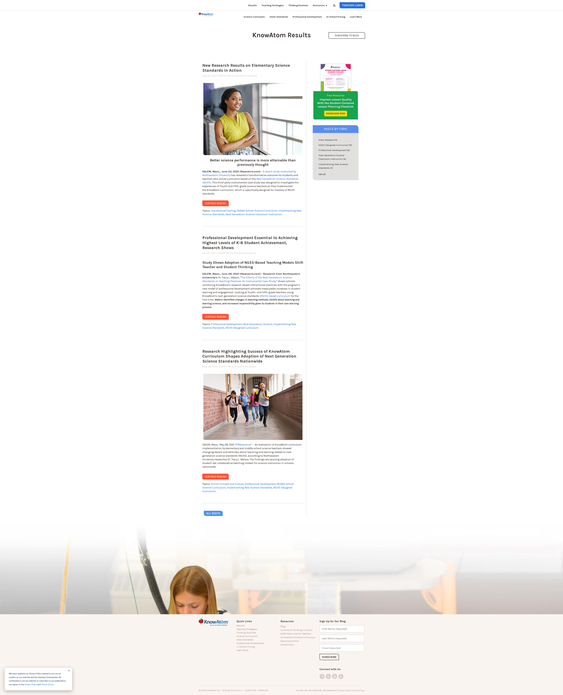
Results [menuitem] (252, 5)
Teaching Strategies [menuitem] (272, 5)
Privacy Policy (30, 684)
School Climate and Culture (227, 484)
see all (322, 174)
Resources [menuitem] (319, 5)
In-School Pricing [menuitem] (336, 16)
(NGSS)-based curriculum (275, 296)
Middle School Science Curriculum (257, 210)
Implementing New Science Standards (249, 487)
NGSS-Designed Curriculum (242, 327)
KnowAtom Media (245, 366)
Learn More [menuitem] (356, 16)
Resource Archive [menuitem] (289, 641)
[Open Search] (334, 6)
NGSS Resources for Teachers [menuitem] (295, 633)
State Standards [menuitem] (279, 16)
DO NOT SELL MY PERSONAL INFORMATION (316, 690)
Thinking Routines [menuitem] (298, 5)
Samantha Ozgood (246, 75)
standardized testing (223, 210)
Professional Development (226, 324)
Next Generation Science (257, 324)
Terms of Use (47, 684)
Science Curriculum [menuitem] (254, 16)
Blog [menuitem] (282, 626)
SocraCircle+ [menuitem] (287, 644)
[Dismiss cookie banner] (69, 671)
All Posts (213, 513)
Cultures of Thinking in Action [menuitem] (296, 630)
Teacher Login (352, 5)
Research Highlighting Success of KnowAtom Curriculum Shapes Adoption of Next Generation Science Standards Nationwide (249, 356)
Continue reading (215, 203)
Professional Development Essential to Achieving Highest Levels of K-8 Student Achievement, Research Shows (250, 242)
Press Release (328, 140)
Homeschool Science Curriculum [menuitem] (298, 637)
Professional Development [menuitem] (307, 16)
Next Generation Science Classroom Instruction (254, 214)
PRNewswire (243, 444)
